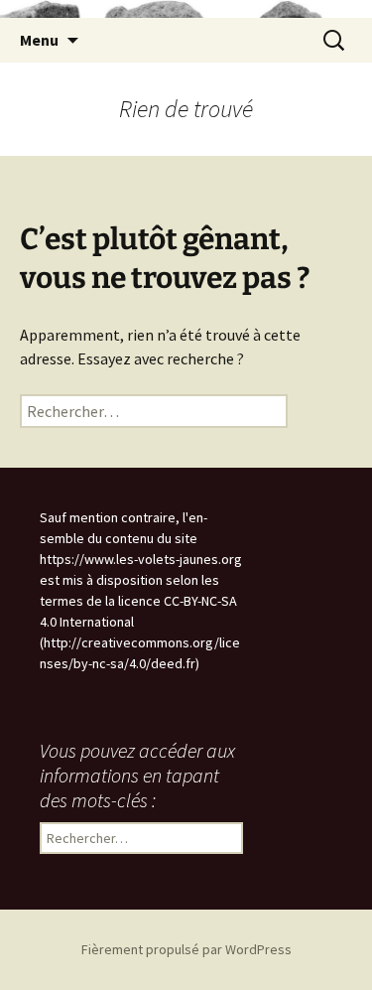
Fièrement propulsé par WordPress (186, 949)
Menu (39, 40)
